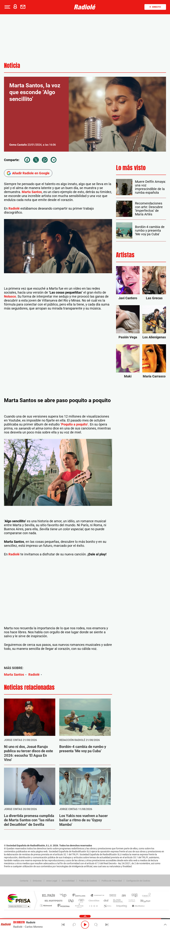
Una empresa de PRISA (19, 898)
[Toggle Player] (165, 925)
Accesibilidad (68, 880)
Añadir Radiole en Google (30, 173)
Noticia (12, 65)
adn (133, 896)
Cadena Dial (106, 901)
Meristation (137, 905)
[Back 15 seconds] (74, 925)
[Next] (107, 925)
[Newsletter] (24, 7)
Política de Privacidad (112, 880)
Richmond (46, 905)
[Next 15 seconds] (96, 925)
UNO (71, 901)
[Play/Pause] (85, 925)
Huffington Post (53, 901)
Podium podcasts (79, 905)
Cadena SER (112, 896)
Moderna (62, 905)
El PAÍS (48, 896)
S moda (107, 905)
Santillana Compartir (97, 896)
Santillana (80, 896)
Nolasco (10, 296)
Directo (156, 7)
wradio (81, 901)
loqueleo (121, 905)
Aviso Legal (51, 880)
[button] (7, 7)
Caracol (145, 896)
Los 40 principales (64, 896)
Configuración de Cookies (138, 880)
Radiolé (14, 208)
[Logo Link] (85, 7)
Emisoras (37, 880)
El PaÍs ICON (93, 905)
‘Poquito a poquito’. (74, 424)
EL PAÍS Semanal (118, 901)
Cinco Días (93, 901)
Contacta (24, 880)
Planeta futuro (130, 901)
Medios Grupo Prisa (19, 906)
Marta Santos (32, 192)
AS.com (122, 896)
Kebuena (142, 901)
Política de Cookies (88, 880)
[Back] (63, 925)
